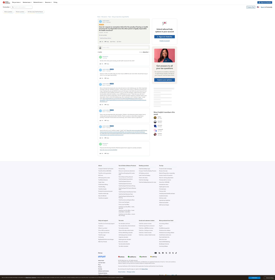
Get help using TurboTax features (35, 11)
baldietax (160, 133)
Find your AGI (162, 191)
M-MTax (159, 117)
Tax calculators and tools (124, 223)
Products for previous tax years (105, 191)
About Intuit (101, 260)
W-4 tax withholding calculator (126, 232)
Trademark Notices (102, 273)
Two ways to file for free (103, 232)
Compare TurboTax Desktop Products (147, 171)
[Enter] (12, 7)
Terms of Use (145, 269)
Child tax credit (162, 198)
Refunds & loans (38, 2)
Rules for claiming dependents (166, 177)
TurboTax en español (103, 198)
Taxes (109, 16)
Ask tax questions (8, 11)
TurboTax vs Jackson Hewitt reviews (147, 235)
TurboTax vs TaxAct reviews (145, 232)
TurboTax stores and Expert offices (126, 200)
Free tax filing (122, 168)
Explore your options (164, 80)
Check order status (143, 177)
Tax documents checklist (124, 244)
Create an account (165, 41)
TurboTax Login (102, 235)
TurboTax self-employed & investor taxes (127, 174)
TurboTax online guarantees (104, 173)
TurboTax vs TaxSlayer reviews (146, 230)
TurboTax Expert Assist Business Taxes (127, 191)
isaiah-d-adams (105, 20)
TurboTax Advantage (143, 180)
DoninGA (160, 125)
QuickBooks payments (164, 228)
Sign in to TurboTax (165, 37)
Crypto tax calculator (123, 237)
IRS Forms (100, 175)
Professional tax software (164, 230)
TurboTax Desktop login (144, 168)
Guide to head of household (165, 175)
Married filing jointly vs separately (167, 173)
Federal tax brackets (163, 202)
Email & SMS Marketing (164, 241)
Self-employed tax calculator (125, 235)
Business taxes (26, 2)
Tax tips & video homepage (165, 168)
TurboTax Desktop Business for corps (147, 182)
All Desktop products (144, 173)
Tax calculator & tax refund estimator (127, 225)
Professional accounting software (166, 232)
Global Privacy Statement (31, 277)
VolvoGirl (160, 121)
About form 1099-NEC (164, 182)
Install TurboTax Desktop (144, 175)
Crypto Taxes (101, 182)
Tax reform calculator (123, 246)
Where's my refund (102, 228)
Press (99, 264)
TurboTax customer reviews (145, 223)
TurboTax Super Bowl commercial (146, 225)
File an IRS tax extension (103, 230)
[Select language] (258, 7)
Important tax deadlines (164, 200)
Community (6, 7)
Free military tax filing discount (126, 176)
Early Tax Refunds (102, 195)
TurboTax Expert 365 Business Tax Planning (126, 197)
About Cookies (121, 271)
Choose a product (20, 11)
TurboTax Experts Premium (125, 181)
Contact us (100, 225)
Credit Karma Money (103, 184)
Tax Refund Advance (103, 180)
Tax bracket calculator (124, 228)
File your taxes (16, 2)
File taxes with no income (165, 180)
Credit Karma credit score (165, 235)
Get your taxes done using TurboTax (120, 16)
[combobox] (21, 7)
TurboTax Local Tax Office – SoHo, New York (126, 207)
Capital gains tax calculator (125, 239)
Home (98, 16)
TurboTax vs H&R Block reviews (146, 228)
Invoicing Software (163, 246)
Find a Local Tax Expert (124, 202)
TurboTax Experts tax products (125, 179)
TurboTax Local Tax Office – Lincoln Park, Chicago (127, 215)
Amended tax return (163, 184)
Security (100, 269)
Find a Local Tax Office (124, 204)
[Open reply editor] (124, 47)
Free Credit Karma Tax (164, 237)
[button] (251, 7)
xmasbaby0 (160, 129)
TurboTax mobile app (103, 193)
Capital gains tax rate (164, 186)
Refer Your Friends (102, 241)
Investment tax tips (163, 195)
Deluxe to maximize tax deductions (127, 171)
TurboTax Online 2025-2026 (104, 171)
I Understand (254, 277)
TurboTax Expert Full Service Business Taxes (127, 189)
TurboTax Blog (101, 186)
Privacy (100, 266)
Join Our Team (101, 262)
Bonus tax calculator (123, 241)
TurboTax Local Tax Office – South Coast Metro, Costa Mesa (126, 211)
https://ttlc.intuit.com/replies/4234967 (108, 149)
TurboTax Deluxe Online (105, 38)
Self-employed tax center (104, 177)
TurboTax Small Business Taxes (126, 194)
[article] (123, 60)
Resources (47, 2)
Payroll (160, 225)
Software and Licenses (103, 271)
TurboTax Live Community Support (106, 223)
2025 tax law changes (164, 204)
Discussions (104, 16)
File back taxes (162, 189)
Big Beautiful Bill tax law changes (106, 239)
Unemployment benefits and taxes (167, 193)
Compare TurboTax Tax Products (105, 168)
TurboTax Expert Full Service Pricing (127, 185)
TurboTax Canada (102, 189)
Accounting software (164, 223)
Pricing (55, 2)
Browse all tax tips (163, 171)
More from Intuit (163, 239)
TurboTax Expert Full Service (125, 183)
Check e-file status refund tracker (126, 230)
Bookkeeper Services (164, 244)
